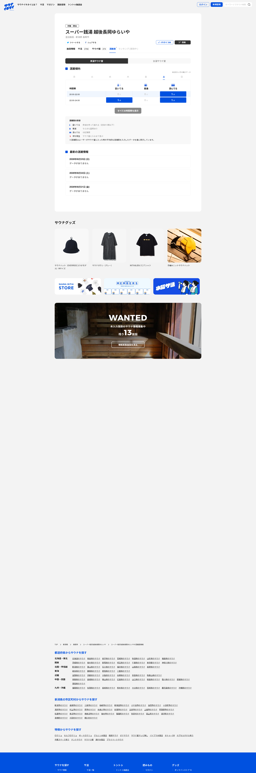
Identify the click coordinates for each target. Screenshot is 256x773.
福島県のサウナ (168, 658)
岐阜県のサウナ (78, 671)
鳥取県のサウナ (78, 679)
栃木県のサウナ (93, 662)
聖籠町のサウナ (122, 713)
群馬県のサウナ (108, 662)
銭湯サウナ (113, 735)
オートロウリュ (85, 735)
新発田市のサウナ (121, 705)
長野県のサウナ (153, 667)
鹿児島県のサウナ (169, 687)
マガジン (51, 4)
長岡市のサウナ (76, 705)
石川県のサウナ (108, 667)
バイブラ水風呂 (156, 735)
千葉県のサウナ (138, 662)
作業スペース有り (62, 739)
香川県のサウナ (168, 679)
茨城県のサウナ (78, 662)
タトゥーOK (170, 735)
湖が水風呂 (100, 739)
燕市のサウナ (90, 709)
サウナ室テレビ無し (139, 735)
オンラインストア (182, 770)
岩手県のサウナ (108, 658)
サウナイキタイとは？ (27, 4)
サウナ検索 (62, 770)
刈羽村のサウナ (76, 717)
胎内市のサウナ (107, 713)
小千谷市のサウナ (138, 705)
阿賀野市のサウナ (166, 709)
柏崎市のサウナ (106, 705)
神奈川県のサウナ (169, 662)
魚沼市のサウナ (76, 713)
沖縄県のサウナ (185, 687)
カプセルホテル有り (185, 735)
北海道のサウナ (78, 658)
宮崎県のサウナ (153, 687)
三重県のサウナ (123, 671)
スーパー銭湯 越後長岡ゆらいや (97, 31)
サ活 (42, 4)
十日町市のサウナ (170, 705)
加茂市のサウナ (154, 705)
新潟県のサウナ (78, 667)
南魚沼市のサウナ (92, 713)
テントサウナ (76, 739)
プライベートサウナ (115, 739)
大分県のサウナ (138, 687)
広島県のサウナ (123, 679)
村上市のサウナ (76, 709)
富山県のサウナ (93, 667)
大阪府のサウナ (108, 675)
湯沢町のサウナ (167, 713)
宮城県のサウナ (123, 658)
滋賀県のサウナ (78, 675)
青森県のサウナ (93, 658)
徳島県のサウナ (153, 679)
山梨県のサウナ (138, 667)
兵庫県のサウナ (123, 675)
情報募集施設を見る (128, 344)
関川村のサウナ (91, 717)
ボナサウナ (124, 735)
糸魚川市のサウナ (105, 709)
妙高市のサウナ (120, 709)
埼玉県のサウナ (123, 662)
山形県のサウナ (153, 658)
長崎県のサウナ (108, 687)
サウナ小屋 (89, 739)
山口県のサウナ (138, 679)
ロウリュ (58, 735)
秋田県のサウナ (138, 658)
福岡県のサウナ (78, 687)
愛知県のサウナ (108, 671)
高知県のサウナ (78, 683)
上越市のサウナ (150, 709)
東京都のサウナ (153, 662)
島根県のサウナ (93, 679)
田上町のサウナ (152, 713)
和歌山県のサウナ (154, 675)
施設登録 (61, 4)
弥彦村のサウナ (137, 713)
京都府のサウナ (93, 675)
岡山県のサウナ (108, 679)
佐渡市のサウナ (61, 713)
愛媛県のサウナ (183, 679)
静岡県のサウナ (93, 671)
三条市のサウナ (91, 705)
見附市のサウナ (61, 709)
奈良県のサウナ (138, 675)
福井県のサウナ (123, 667)
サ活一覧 (90, 770)
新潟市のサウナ (61, 705)
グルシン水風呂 (100, 735)
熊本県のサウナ (123, 687)
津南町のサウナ (61, 717)
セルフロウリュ (70, 735)
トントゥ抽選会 (75, 4)
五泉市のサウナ (135, 709)
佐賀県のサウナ (93, 687)
